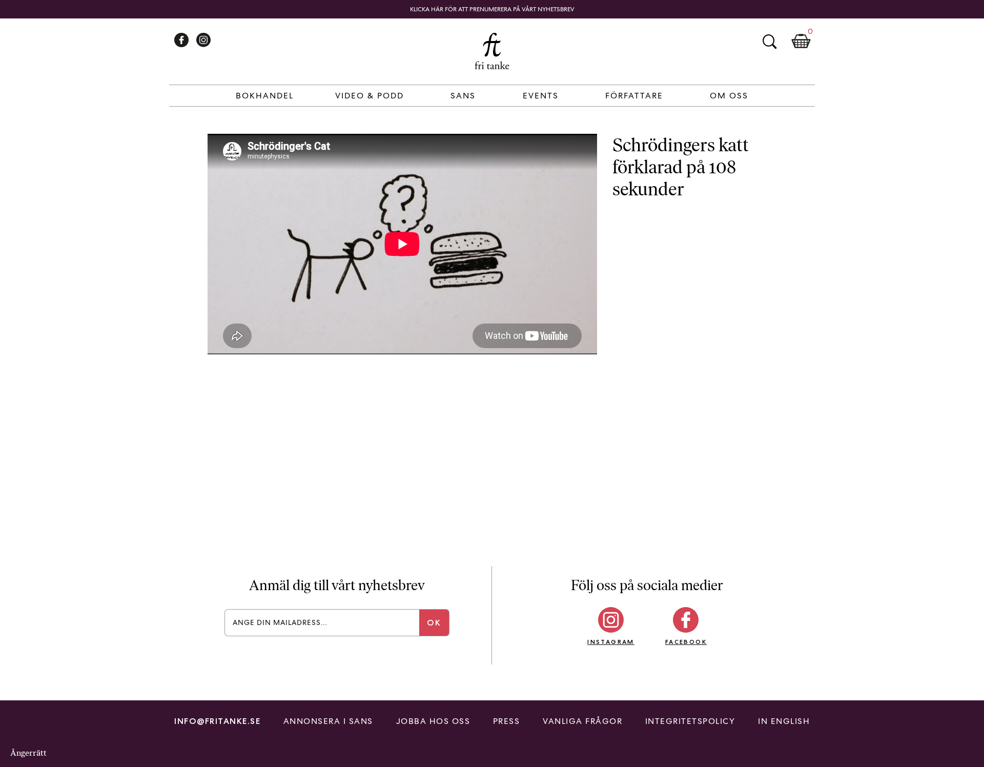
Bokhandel (265, 95)
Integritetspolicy (690, 721)
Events (541, 95)
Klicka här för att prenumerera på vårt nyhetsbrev (492, 9)
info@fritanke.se (217, 721)
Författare (634, 95)
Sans (463, 95)
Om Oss (729, 95)
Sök (769, 41)
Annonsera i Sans (328, 721)
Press (506, 721)
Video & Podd (369, 95)
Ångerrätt (28, 753)
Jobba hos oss (433, 721)
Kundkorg (801, 41)
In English (784, 721)
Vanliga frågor (582, 721)
